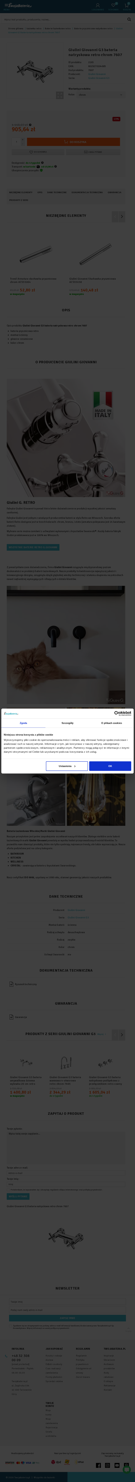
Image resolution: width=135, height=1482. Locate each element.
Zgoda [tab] (23, 723)
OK (110, 766)
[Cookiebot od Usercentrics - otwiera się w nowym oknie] (116, 713)
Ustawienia (65, 766)
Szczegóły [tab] (68, 723)
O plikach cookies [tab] (111, 723)
